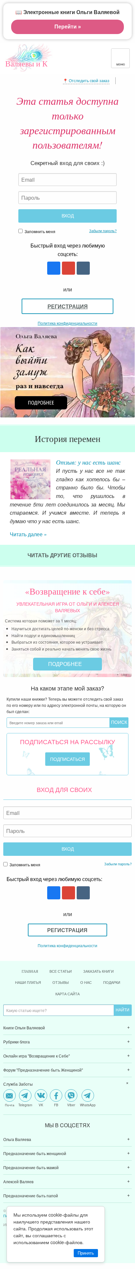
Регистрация (68, 306)
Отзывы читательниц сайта (86, 466)
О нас (86, 981)
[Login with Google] (67, 268)
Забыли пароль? (103, 230)
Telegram (25, 1104)
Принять (86, 1253)
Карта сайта (67, 993)
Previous (5, 475)
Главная (30, 971)
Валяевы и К (26, 63)
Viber (71, 1104)
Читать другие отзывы (63, 555)
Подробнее (65, 663)
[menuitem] (67, 1028)
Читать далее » (28, 534)
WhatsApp (88, 1104)
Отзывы (60, 981)
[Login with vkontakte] (82, 268)
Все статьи (60, 970)
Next (130, 475)
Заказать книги (98, 970)
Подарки (111, 981)
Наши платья (28, 981)
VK (41, 1104)
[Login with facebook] (53, 268)
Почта (9, 1104)
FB (56, 1104)
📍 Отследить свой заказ (86, 80)
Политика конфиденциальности (67, 323)
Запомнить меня (39, 231)
